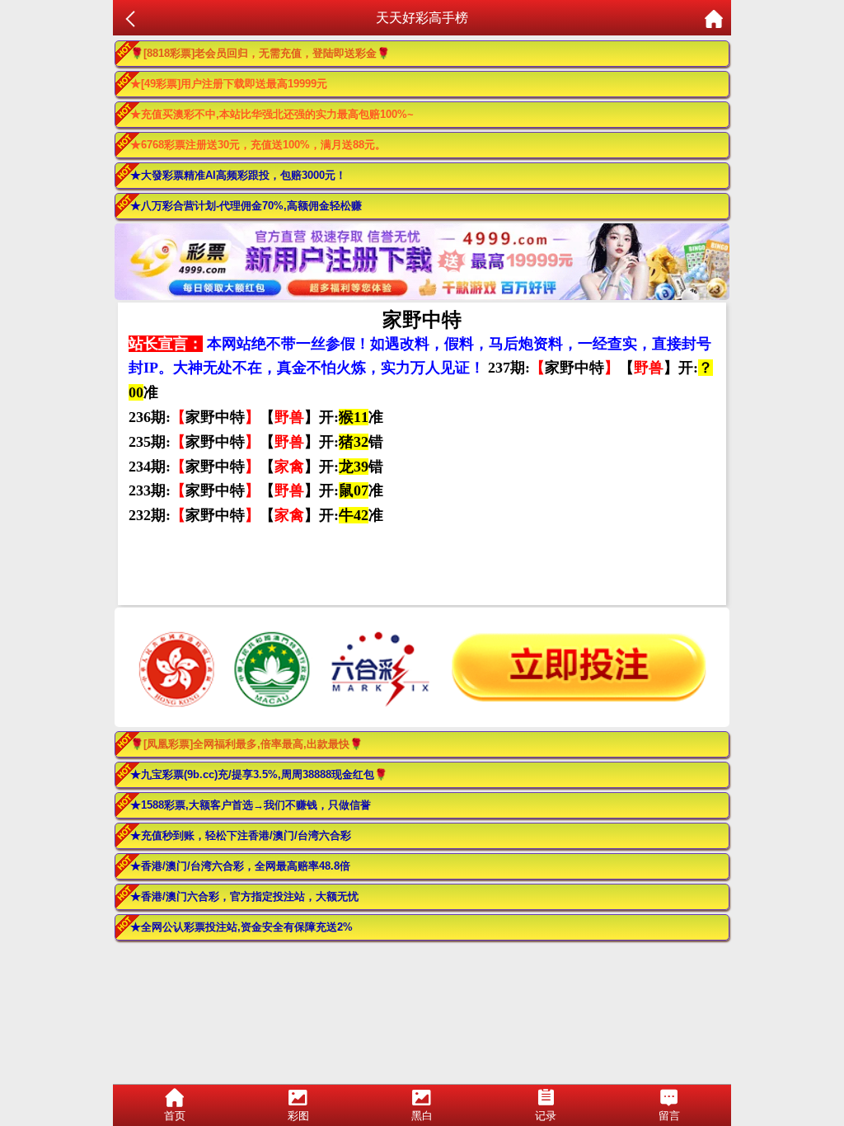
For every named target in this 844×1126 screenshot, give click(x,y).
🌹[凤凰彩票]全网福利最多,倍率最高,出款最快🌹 (246, 744)
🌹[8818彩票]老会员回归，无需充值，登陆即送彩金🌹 (260, 53)
